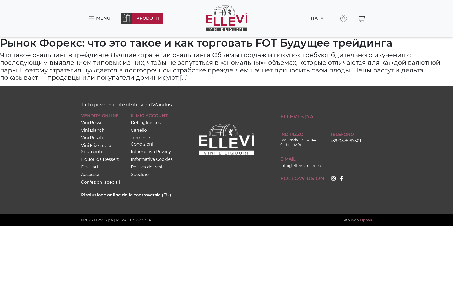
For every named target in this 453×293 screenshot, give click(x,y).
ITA (315, 18)
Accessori (91, 174)
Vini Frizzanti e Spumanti (96, 148)
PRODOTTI (147, 18)
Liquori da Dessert (100, 159)
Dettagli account (148, 122)
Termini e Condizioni (142, 141)
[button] (362, 18)
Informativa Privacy (151, 151)
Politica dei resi (146, 166)
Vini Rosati (92, 137)
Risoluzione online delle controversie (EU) (126, 195)
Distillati (89, 166)
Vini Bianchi (93, 130)
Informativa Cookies (152, 159)
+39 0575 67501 (345, 140)
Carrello (139, 130)
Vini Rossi (91, 122)
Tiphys (366, 220)
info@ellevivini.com (300, 165)
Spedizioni (142, 174)
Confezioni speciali (100, 182)
